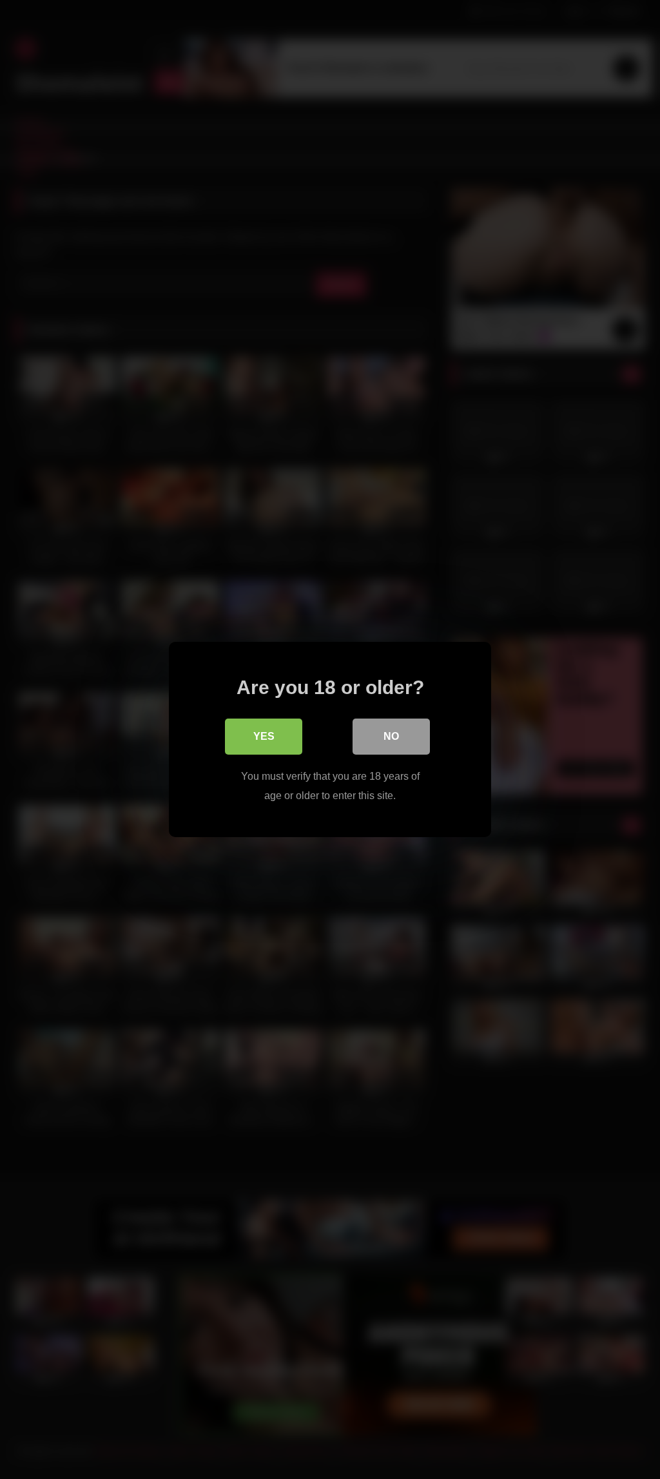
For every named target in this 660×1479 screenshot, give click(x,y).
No (391, 736)
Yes (264, 736)
